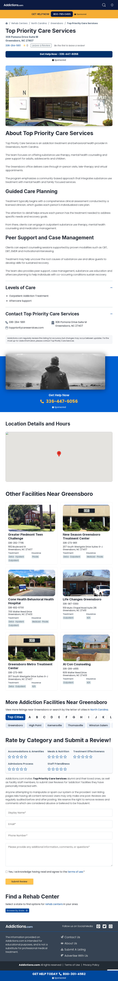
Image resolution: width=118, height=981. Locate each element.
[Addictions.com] (7, 23)
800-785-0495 (62, 14)
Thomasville (75, 725)
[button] (59, 454)
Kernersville (55, 725)
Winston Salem (98, 725)
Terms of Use (72, 965)
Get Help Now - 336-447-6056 (59, 54)
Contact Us (72, 937)
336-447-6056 (61, 401)
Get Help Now (40, 14)
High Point (35, 725)
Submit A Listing (75, 949)
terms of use (75, 872)
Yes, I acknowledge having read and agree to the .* (46, 872)
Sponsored (82, 14)
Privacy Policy (91, 965)
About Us (71, 943)
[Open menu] (112, 5)
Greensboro (57, 23)
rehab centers (54, 904)
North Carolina (39, 23)
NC (23, 40)
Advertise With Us (76, 956)
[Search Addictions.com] (103, 4)
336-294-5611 (13, 45)
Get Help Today (59, 974)
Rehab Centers (20, 23)
